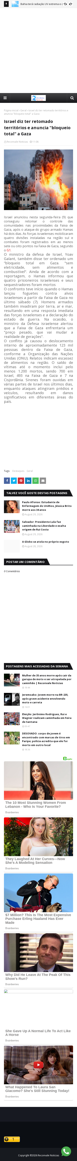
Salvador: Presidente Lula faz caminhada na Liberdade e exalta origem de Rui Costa (44, 525)
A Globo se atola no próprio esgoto (45, 541)
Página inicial (11, 110)
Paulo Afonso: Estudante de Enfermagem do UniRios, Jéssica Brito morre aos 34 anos (47, 506)
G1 (9, 250)
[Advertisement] (38, 50)
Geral (23, 110)
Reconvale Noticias (17, 141)
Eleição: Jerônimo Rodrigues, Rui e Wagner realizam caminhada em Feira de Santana (46, 718)
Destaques (18, 471)
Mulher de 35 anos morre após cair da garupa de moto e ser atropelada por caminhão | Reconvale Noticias (46, 679)
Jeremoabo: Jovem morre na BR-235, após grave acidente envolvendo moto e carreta (45, 698)
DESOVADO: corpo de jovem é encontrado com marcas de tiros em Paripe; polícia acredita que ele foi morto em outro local (46, 739)
